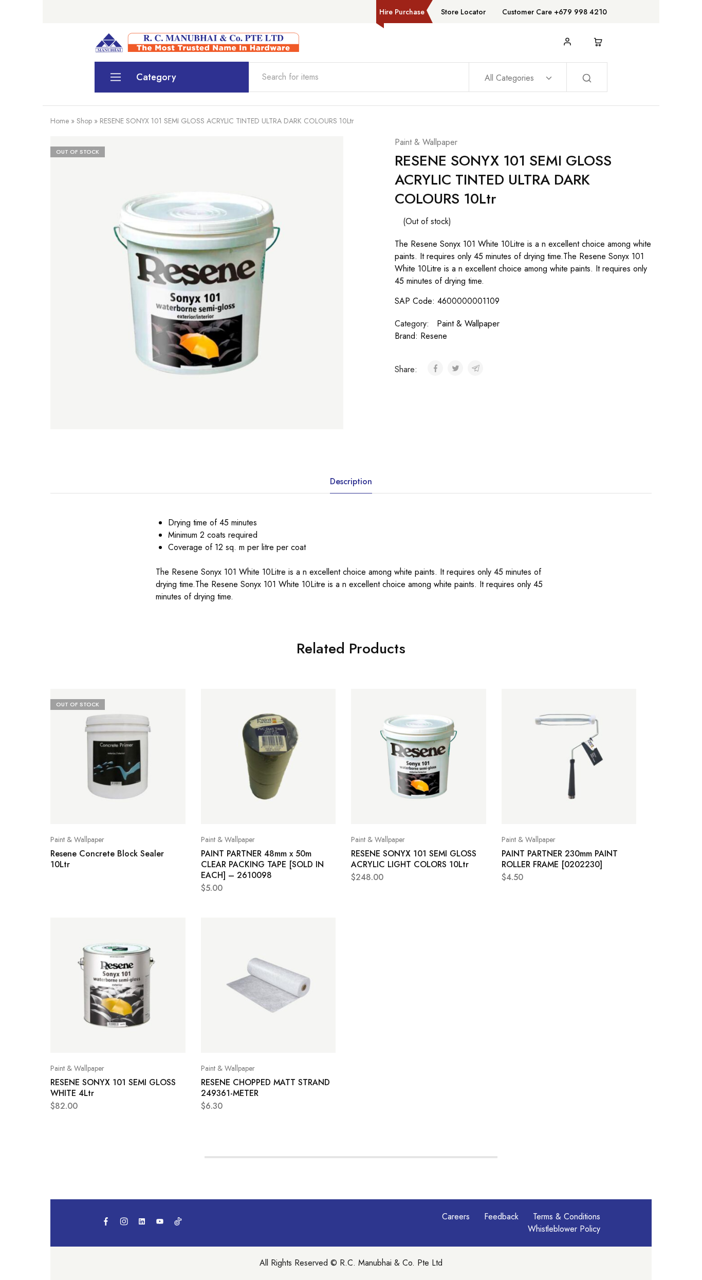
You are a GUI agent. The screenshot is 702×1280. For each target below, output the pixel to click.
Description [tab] (351, 481)
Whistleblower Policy (564, 1229)
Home (59, 121)
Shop (84, 121)
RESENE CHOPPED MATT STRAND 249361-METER (265, 1088)
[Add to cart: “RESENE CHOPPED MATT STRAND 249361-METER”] (242, 1037)
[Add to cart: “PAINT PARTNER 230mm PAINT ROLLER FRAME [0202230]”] (543, 808)
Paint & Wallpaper (426, 142)
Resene (433, 336)
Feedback (501, 1216)
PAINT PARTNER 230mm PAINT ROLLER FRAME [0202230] (560, 859)
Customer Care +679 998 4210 (554, 11)
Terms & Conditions (566, 1216)
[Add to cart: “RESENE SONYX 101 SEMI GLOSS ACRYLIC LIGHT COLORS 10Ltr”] (392, 808)
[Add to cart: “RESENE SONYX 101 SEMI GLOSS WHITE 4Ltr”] (92, 1037)
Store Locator (463, 11)
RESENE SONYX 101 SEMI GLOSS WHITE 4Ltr (113, 1088)
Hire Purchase (401, 11)
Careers (456, 1216)
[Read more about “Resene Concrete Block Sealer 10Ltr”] (92, 808)
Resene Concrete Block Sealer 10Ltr (107, 859)
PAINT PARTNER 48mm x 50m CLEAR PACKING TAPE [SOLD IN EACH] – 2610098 (262, 864)
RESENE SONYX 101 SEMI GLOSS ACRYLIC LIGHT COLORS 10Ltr (413, 859)
